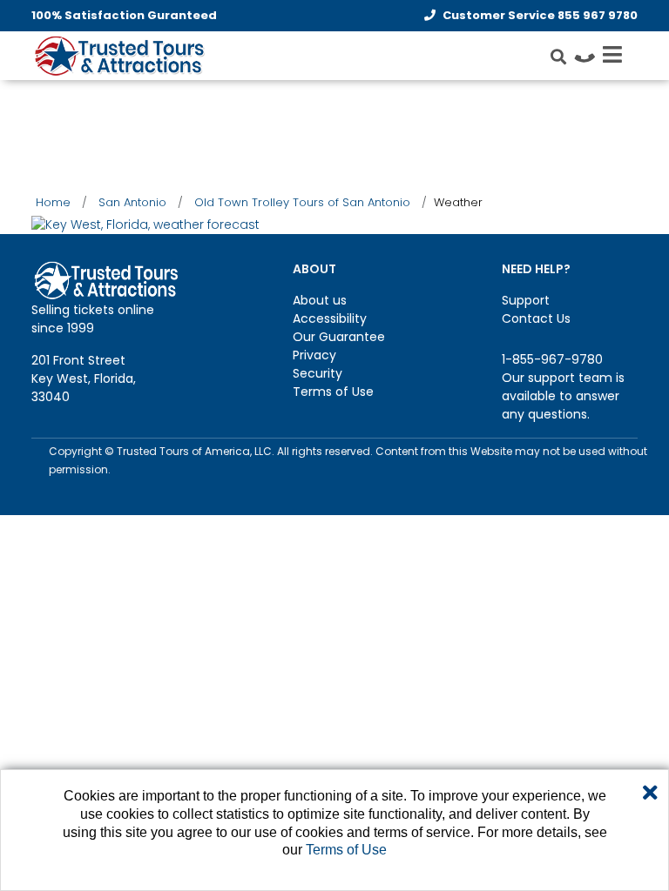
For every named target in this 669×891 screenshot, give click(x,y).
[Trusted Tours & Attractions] (118, 57)
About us (320, 300)
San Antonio (132, 202)
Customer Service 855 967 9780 (540, 15)
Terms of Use (333, 391)
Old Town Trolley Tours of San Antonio (302, 202)
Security (317, 373)
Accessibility (330, 318)
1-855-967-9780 (552, 359)
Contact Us (536, 318)
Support (526, 300)
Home (53, 202)
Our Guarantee (339, 336)
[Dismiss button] (650, 793)
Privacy (314, 355)
